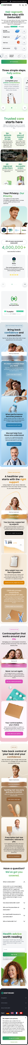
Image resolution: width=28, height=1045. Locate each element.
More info (15, 1032)
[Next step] (25, 108)
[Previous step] (3, 108)
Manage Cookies (14, 1042)
